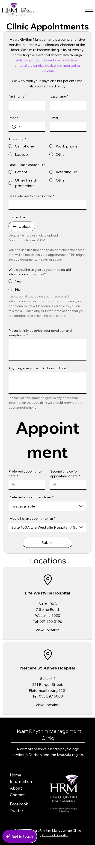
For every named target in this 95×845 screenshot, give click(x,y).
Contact (17, 794)
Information (21, 781)
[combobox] (47, 506)
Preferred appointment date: (26, 473)
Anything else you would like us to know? (39, 368)
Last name (59, 96)
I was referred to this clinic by (31, 196)
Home (15, 775)
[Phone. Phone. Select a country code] (16, 127)
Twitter (16, 810)
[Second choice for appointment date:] (55, 485)
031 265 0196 (50, 621)
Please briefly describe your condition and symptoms (40, 333)
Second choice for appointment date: (65, 473)
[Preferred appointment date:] (13, 485)
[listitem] (47, 604)
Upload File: (17, 217)
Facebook (19, 804)
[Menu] (89, 9)
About (16, 788)
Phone (15, 118)
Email (55, 118)
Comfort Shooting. (56, 835)
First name (17, 96)
